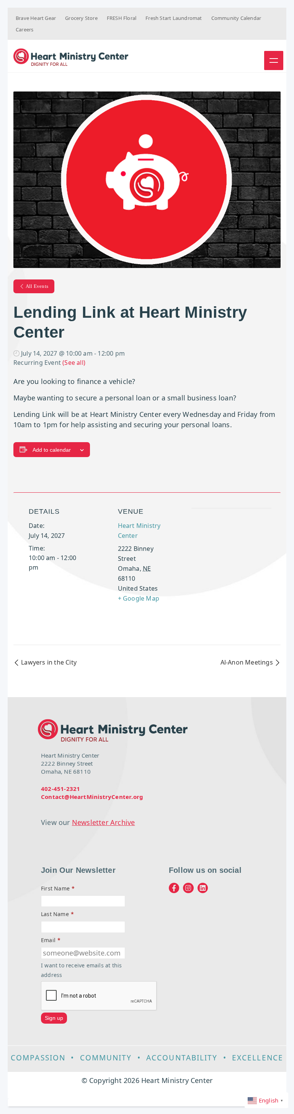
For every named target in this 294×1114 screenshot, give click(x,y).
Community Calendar (236, 18)
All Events (37, 286)
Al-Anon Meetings (247, 662)
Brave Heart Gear (36, 18)
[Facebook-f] (174, 888)
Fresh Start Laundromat (173, 18)
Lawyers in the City (48, 662)
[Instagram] (188, 888)
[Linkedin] (203, 888)
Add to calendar (52, 450)
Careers (24, 29)
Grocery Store (81, 18)
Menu (273, 60)
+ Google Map (138, 598)
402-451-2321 (60, 788)
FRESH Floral (121, 18)
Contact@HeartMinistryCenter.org (92, 796)
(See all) (73, 362)
